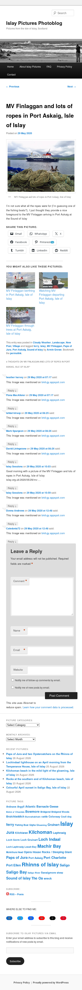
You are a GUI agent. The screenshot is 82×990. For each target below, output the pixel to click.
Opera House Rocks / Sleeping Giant (48, 852)
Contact (11, 74)
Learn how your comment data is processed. (48, 707)
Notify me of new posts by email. (32, 687)
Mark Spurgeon (14, 431)
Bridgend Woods (60, 811)
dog (69, 816)
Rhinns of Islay (40, 864)
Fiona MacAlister (15, 395)
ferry (36, 346)
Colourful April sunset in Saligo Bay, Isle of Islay (36, 787)
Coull (63, 816)
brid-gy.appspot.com (53, 382)
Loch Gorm (13, 840)
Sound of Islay (35, 349)
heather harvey (14, 377)
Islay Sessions (14, 466)
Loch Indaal (49, 839)
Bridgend (45, 812)
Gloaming (41, 824)
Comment (20, 581)
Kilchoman (40, 832)
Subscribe (15, 961)
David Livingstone (16, 448)
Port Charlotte (55, 857)
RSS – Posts (16, 894)
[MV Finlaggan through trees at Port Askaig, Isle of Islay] (20, 315)
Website (18, 669)
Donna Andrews (15, 510)
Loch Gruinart (29, 840)
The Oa (37, 878)
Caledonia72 (13, 528)
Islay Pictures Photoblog (34, 22)
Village (16, 346)
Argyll (20, 806)
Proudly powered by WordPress (51, 982)
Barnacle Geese (47, 806)
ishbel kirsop (13, 413)
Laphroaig (59, 833)
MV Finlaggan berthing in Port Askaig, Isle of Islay (20, 294)
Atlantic (30, 806)
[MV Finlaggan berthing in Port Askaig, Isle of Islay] (20, 280)
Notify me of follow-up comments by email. (38, 680)
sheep (60, 872)
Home (10, 66)
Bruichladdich (15, 816)
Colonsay (54, 816)
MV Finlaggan (54, 346)
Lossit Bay (30, 847)
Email (19, 650)
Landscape (58, 342)
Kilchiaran (21, 833)
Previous (12, 86)
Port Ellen (13, 865)
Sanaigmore (48, 872)
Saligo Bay (16, 872)
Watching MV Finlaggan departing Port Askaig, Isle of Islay (51, 296)
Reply (12, 390)
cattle (44, 816)
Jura (10, 832)
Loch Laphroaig (15, 847)
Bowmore (32, 811)
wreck (48, 878)
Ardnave (11, 806)
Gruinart (54, 824)
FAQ (49, 66)
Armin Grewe (54, 349)
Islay (43, 346)
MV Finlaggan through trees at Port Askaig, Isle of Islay (20, 329)
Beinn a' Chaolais (15, 811)
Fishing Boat (21, 825)
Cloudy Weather (42, 342)
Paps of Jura (17, 857)
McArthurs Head (14, 852)
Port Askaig (19, 349)
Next (71, 86)
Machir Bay (49, 846)
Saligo (65, 865)
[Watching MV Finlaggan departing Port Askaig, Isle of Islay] (53, 280)
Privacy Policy (64, 66)
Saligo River (34, 872)
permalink (15, 353)
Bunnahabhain (33, 816)
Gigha (32, 825)
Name (19, 630)
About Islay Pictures (30, 66)
